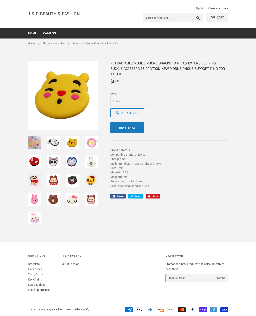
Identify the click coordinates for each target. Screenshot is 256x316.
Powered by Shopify (78, 309)
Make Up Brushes (39, 289)
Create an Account (218, 8)
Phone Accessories (54, 43)
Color (113, 93)
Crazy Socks (35, 274)
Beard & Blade (36, 284)
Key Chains (35, 279)
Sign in (199, 8)
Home (32, 33)
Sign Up (220, 277)
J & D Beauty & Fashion (54, 14)
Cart (220, 17)
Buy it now (127, 127)
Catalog (49, 33)
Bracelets (34, 264)
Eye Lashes (35, 269)
